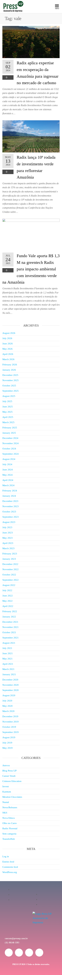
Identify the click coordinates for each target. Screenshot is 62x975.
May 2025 (7, 412)
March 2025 (8, 422)
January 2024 (9, 496)
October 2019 (9, 727)
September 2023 (10, 517)
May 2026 (7, 349)
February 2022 (9, 611)
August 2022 (8, 585)
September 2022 (10, 580)
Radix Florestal (9, 828)
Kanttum (6, 791)
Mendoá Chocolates (12, 797)
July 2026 (7, 338)
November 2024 (10, 443)
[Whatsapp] (29, 953)
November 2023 (10, 506)
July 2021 (7, 648)
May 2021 (7, 658)
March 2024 (8, 485)
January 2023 (9, 559)
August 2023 (8, 522)
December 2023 (10, 501)
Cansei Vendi (8, 776)
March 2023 (8, 548)
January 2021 (9, 674)
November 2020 (10, 685)
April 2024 (7, 480)
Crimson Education (11, 781)
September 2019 (10, 732)
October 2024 (9, 448)
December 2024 (10, 438)
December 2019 (10, 716)
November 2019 (10, 721)
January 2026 (9, 370)
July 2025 (7, 401)
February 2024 (9, 490)
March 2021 (8, 669)
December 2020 (10, 679)
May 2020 (7, 706)
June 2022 (7, 595)
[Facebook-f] (19, 953)
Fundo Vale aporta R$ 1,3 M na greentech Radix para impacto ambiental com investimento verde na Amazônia (31, 269)
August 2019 (8, 737)
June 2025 (7, 406)
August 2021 (8, 643)
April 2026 (7, 354)
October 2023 (9, 511)
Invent (5, 786)
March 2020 (8, 711)
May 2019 (7, 748)
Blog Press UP (9, 770)
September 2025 (10, 391)
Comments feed (10, 867)
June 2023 (7, 532)
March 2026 (8, 359)
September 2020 (10, 690)
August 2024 (8, 459)
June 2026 (7, 343)
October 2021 (9, 632)
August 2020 (8, 695)
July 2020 (7, 700)
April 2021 (7, 664)
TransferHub (8, 839)
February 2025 (9, 427)
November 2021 (10, 627)
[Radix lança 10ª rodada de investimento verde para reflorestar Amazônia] (31, 136)
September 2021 (10, 637)
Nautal (5, 802)
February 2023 (9, 553)
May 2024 (7, 475)
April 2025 (7, 417)
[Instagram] (9, 953)
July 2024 (7, 464)
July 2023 (7, 527)
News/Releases (9, 807)
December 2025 (10, 375)
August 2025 (8, 396)
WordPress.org (9, 872)
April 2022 (7, 606)
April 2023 (7, 543)
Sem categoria (9, 833)
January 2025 (9, 433)
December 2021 (10, 622)
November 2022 (10, 569)
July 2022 (7, 590)
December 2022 (10, 564)
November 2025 (10, 380)
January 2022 (9, 616)
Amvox (6, 765)
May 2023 (7, 538)
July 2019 (7, 742)
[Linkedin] (39, 953)
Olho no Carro (9, 823)
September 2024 (10, 454)
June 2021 (7, 653)
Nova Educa (8, 818)
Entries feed (8, 861)
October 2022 (9, 574)
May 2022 (7, 601)
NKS (4, 812)
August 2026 (8, 333)
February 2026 (9, 364)
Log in (5, 856)
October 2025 (9, 385)
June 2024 (7, 469)
